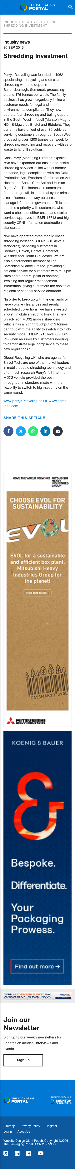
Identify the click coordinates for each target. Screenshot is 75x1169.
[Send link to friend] (58, 431)
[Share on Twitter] (21, 431)
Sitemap (9, 1126)
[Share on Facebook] (8, 431)
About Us (24, 1131)
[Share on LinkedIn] (45, 431)
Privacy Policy (30, 1126)
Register (51, 1126)
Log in (7, 1131)
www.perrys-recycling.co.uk (25, 401)
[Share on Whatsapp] (33, 431)
